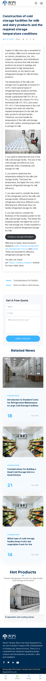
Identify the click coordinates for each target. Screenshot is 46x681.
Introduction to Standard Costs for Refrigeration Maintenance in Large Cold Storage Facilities (22, 403)
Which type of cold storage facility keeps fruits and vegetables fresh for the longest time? (20, 541)
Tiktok (11, 262)
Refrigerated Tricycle (18, 249)
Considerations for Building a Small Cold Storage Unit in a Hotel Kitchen (21, 472)
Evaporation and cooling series (18, 617)
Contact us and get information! (20, 237)
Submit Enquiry (23, 339)
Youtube (18, 262)
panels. (35, 249)
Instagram (27, 262)
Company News (13, 396)
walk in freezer (20, 246)
